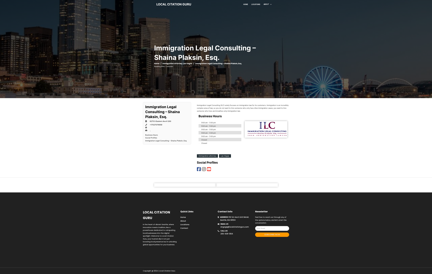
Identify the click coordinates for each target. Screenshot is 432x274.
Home (245, 4)
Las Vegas (187, 63)
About (183, 221)
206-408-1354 (226, 234)
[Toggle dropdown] (271, 4)
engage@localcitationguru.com (234, 227)
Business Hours (151, 135)
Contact (184, 228)
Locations (255, 4)
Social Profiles (151, 138)
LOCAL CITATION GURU (173, 4)
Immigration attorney (172, 63)
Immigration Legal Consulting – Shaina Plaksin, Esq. (166, 141)
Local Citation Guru (156, 215)
